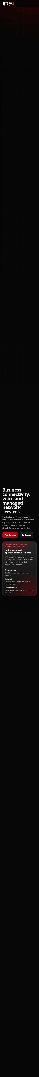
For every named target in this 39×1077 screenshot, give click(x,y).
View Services (10, 535)
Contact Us (26, 535)
